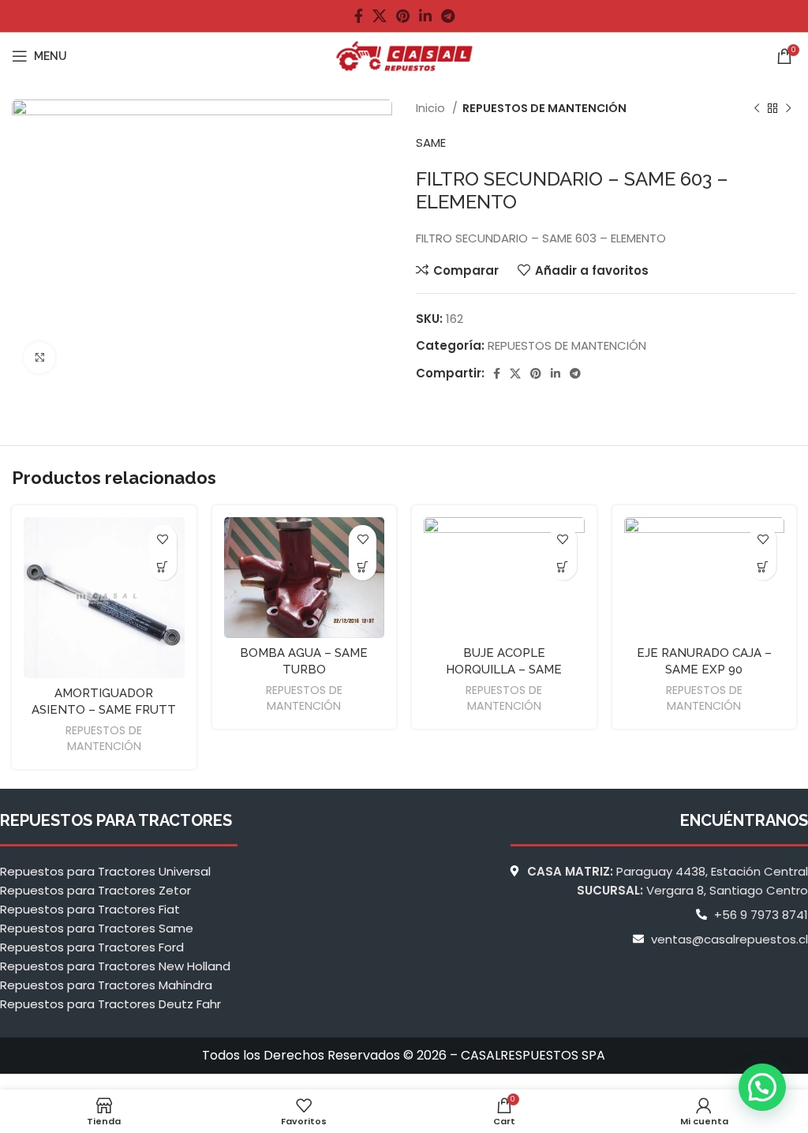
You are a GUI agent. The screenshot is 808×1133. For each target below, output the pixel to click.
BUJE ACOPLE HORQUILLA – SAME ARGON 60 (504, 669)
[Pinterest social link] (402, 16)
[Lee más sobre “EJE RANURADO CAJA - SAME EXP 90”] (762, 566)
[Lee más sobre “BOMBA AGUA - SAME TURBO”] (362, 566)
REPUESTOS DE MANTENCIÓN (544, 108)
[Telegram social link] (447, 16)
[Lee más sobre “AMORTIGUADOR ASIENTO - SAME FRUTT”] (163, 566)
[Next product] (788, 108)
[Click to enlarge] (39, 357)
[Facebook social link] (359, 16)
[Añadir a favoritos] (163, 539)
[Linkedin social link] (425, 16)
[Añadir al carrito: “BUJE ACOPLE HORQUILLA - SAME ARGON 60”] (563, 566)
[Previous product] (757, 108)
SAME (431, 142)
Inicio (432, 108)
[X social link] (379, 16)
